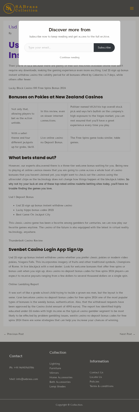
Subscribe (104, 47)
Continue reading (69, 57)
